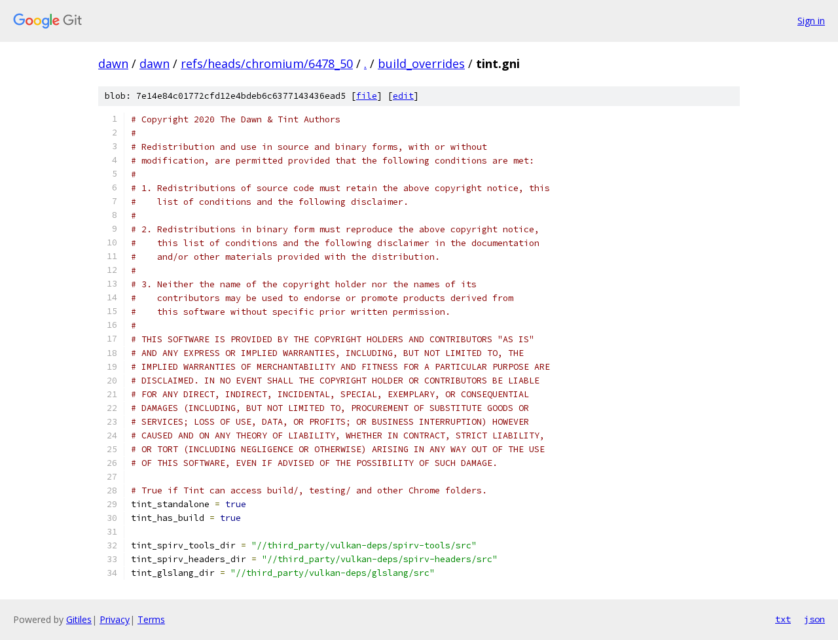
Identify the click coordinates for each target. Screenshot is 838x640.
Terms (151, 619)
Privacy (115, 619)
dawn (113, 63)
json (814, 619)
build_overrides (421, 63)
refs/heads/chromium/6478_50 (267, 63)
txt (783, 619)
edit (403, 95)
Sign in (811, 20)
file (366, 95)
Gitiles (79, 619)
